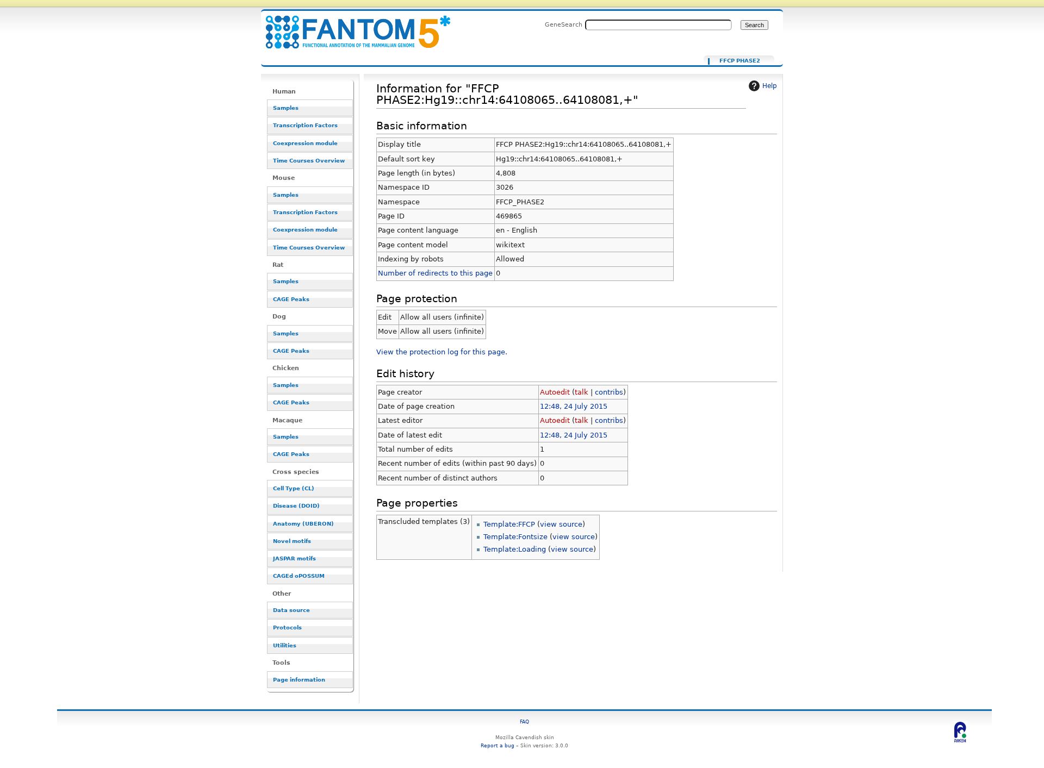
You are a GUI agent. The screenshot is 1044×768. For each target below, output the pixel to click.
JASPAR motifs (294, 558)
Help (769, 86)
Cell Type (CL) (293, 488)
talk (581, 392)
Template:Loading (514, 549)
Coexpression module (305, 143)
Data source (291, 610)
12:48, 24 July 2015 (573, 406)
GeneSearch (563, 24)
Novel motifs (292, 541)
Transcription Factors (305, 125)
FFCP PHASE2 (739, 61)
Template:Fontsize (515, 537)
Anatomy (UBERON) (303, 524)
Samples (286, 108)
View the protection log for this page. (441, 352)
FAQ (524, 722)
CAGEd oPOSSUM (299, 576)
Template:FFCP (509, 524)
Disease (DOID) (296, 506)
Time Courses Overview (309, 161)
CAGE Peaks (291, 299)
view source (561, 524)
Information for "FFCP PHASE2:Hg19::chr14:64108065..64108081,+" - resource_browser (351, 25)
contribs (609, 392)
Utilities (284, 645)
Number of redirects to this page (435, 273)
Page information (299, 680)
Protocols (287, 627)
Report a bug (497, 745)
